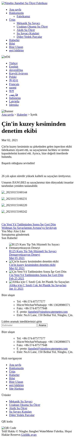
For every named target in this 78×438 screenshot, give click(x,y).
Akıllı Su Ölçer (26, 30)
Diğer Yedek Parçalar (29, 36)
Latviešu (14, 101)
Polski (12, 76)
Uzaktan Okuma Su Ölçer (32, 26)
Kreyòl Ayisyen (18, 73)
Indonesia (15, 98)
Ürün (12, 19)
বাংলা (11, 91)
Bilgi (12, 43)
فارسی (13, 94)
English (13, 66)
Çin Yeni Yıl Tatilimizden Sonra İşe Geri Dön (29, 224)
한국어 (13, 80)
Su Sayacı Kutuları (28, 33)
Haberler (14, 40)
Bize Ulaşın (16, 47)
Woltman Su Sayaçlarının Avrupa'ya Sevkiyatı (29, 227)
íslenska (14, 104)
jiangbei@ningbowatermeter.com (48, 311)
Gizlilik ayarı (29, 434)
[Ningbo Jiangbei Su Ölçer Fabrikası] (24, 3)
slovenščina (16, 70)
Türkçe (13, 63)
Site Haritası (16, 388)
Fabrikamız (23, 16)
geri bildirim (16, 50)
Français (14, 84)
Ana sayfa (15, 9)
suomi (12, 87)
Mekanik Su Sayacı (28, 23)
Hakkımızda (16, 13)
